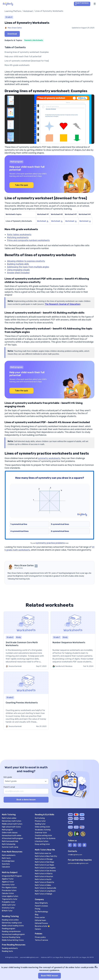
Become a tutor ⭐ (42, 926)
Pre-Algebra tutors (9, 888)
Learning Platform (13, 11)
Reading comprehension (11, 931)
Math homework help (10, 841)
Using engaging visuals (18, 269)
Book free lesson (82, 4)
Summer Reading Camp (11, 937)
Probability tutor (8, 902)
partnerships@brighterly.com (78, 863)
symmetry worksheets (49, 458)
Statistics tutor (8, 908)
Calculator (6, 867)
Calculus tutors (8, 893)
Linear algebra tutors (10, 896)
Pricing (37, 909)
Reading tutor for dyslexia (45, 838)
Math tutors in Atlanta (43, 874)
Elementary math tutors (11, 821)
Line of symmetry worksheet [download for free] (27, 61)
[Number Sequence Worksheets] (73, 640)
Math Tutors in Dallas (43, 885)
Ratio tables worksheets (19, 234)
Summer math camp (10, 847)
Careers (38, 929)
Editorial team (40, 920)
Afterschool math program (12, 838)
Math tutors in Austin (43, 879)
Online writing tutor (42, 827)
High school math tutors (11, 827)
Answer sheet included (18, 272)
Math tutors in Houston (44, 876)
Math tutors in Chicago (44, 859)
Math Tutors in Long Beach (45, 891)
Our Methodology (41, 912)
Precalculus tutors (9, 890)
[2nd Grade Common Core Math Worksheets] (26, 640)
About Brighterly (41, 903)
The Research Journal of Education (62, 304)
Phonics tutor (40, 821)
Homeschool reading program (13, 934)
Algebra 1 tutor (8, 879)
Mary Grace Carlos (15, 28)
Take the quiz (21, 185)
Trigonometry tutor (9, 899)
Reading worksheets (10, 948)
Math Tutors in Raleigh (43, 894)
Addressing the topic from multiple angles (28, 267)
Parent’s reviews (41, 906)
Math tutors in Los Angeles (45, 868)
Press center (40, 917)
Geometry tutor (8, 885)
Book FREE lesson (49, 975)
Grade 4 (9, 17)
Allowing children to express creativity (26, 261)
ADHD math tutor (9, 905)
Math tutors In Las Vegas (44, 865)
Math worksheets (8, 855)
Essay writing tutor (42, 844)
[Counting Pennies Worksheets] (26, 701)
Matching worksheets (17, 237)
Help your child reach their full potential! (23, 56)
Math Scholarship (8, 844)
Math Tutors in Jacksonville (45, 888)
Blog (36, 915)
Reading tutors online (10, 920)
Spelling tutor (40, 824)
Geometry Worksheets (33, 40)
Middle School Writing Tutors (13, 940)
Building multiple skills (18, 264)
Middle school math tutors (12, 824)
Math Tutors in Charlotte (44, 882)
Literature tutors (41, 841)
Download (12, 34)
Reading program (8, 929)
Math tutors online (9, 818)
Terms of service (41, 940)
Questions (6, 864)
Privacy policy (40, 937)
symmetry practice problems (50, 543)
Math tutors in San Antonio (45, 871)
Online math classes (10, 833)
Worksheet (28, 11)
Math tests (6, 858)
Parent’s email (9, 787)
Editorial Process (41, 923)
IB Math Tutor (7, 911)
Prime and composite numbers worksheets (28, 240)
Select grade (11, 781)
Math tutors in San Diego (44, 862)
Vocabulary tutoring (42, 830)
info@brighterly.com (75, 854)
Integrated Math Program (12, 876)
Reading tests (7, 951)
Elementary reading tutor (12, 923)
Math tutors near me (43, 853)
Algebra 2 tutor (8, 882)
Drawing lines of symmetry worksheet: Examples (27, 52)
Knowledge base (8, 861)
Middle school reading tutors (13, 926)
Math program (7, 830)
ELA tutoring (40, 818)
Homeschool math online (11, 836)
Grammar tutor (41, 833)
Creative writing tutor (43, 836)
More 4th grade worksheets (17, 65)
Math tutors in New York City (46, 856)
